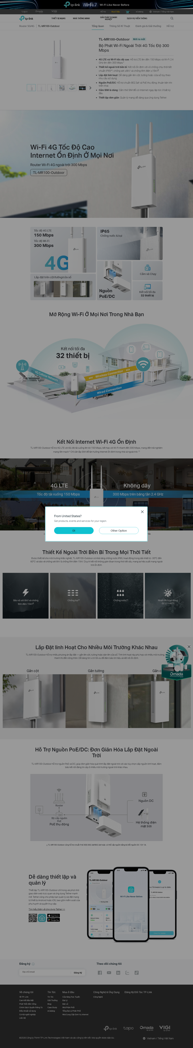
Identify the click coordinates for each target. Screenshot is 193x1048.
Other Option (119, 530)
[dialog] (96, 524)
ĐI (74, 530)
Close (142, 512)
